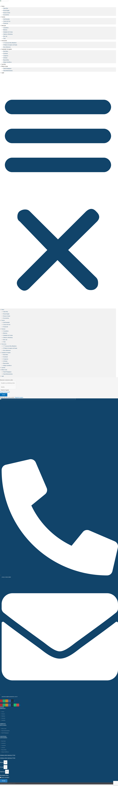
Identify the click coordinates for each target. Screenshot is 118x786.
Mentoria (5, 29)
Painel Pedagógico (7, 68)
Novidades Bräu (4, 775)
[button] (58, 192)
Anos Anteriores (7, 350)
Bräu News (5, 51)
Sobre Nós (5, 8)
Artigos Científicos (7, 62)
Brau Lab (5, 36)
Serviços (3, 25)
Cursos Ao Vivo (6, 21)
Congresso (5, 55)
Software (5, 57)
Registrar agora (19, 397)
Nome (2, 762)
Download (5, 53)
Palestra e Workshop (8, 34)
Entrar (3, 394)
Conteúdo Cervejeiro (6, 49)
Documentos (6, 14)
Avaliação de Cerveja (8, 32)
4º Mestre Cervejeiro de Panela (10, 45)
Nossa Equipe (6, 10)
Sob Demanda (6, 19)
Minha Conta (4, 66)
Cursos (3, 17)
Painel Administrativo (8, 70)
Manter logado (5, 390)
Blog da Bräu (6, 60)
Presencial (5, 326)
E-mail (2, 767)
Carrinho (3, 367)
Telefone (2, 771)
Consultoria (5, 27)
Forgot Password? (5, 392)
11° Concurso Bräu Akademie (9, 42)
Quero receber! (5, 777)
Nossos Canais (6, 12)
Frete (4, 341)
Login (2, 72)
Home (2, 6)
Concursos (4, 40)
